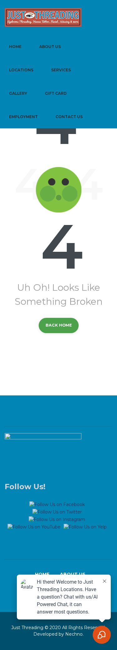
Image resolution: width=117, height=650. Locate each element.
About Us (50, 46)
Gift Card (56, 93)
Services (61, 70)
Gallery (18, 93)
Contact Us (69, 116)
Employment (23, 116)
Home (15, 46)
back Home (59, 325)
